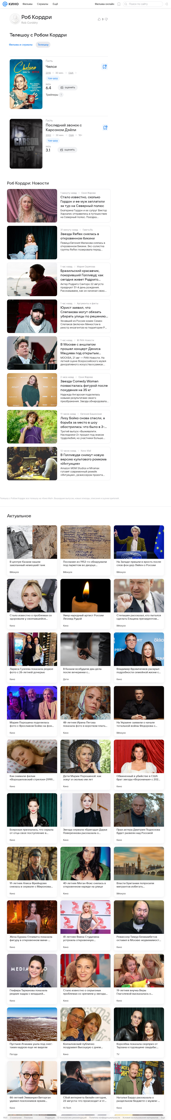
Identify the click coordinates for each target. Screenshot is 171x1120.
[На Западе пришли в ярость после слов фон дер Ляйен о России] (139, 550)
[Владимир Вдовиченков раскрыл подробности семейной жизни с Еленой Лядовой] (139, 657)
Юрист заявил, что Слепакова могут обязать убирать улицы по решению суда (83, 312)
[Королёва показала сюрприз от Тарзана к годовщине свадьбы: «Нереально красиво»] (139, 1032)
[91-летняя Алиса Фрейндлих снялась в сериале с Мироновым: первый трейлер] (32, 872)
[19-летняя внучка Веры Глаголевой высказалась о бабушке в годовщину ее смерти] (139, 979)
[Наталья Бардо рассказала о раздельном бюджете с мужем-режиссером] (139, 1086)
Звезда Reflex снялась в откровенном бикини (79, 236)
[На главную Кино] (13, 4)
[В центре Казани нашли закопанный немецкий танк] (32, 550)
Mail (5, 1117)
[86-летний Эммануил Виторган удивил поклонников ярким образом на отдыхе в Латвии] (32, 1086)
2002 (48, 135)
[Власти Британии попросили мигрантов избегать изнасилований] (139, 872)
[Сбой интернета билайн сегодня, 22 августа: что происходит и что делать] (85, 1086)
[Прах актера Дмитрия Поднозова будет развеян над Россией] (139, 818)
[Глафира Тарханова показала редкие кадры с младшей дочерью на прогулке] (32, 979)
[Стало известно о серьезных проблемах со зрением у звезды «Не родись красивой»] (85, 979)
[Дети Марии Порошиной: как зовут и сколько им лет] (85, 765)
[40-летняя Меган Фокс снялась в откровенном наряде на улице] (85, 872)
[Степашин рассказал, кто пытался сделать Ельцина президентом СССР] (139, 604)
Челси (51, 67)
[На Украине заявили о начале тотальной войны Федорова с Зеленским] (139, 711)
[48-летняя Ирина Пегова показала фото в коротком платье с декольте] (85, 711)
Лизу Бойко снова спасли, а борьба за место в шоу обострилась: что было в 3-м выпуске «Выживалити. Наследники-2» (83, 422)
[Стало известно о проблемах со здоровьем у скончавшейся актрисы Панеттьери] (32, 604)
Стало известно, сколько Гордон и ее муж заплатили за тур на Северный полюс (82, 201)
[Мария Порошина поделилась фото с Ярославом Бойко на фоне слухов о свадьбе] (32, 711)
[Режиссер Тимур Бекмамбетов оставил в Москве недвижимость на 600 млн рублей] (139, 925)
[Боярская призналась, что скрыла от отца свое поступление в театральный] (32, 818)
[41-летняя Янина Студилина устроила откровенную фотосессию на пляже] (85, 925)
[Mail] (5, 4)
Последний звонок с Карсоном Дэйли (64, 127)
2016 (48, 72)
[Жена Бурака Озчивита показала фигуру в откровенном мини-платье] (32, 925)
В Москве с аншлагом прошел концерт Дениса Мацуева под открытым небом (80, 349)
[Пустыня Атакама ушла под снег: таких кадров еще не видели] (32, 1032)
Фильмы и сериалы (20, 44)
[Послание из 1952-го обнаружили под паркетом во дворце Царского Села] (85, 550)
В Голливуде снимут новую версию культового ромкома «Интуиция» (83, 459)
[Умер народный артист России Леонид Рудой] (85, 604)
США (70, 72)
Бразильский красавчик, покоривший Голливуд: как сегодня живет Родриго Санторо (81, 275)
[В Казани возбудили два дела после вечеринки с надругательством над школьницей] (85, 657)
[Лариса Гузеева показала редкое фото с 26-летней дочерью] (32, 657)
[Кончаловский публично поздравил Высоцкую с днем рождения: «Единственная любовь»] (85, 1032)
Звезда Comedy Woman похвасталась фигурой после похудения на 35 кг (84, 386)
